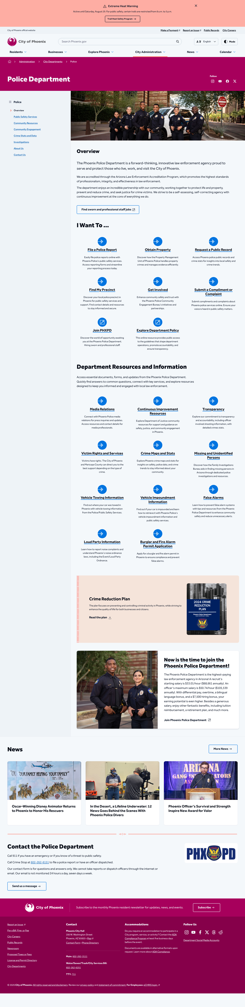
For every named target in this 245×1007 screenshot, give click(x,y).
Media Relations (102, 409)
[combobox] (120, 41)
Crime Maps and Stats (158, 453)
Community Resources (26, 123)
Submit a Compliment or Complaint (213, 292)
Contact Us (20, 155)
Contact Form (73, 943)
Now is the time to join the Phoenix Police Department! (196, 663)
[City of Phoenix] (26, 41)
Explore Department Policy (158, 330)
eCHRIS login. (151, 985)
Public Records (14, 942)
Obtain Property (158, 250)
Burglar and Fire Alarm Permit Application (157, 544)
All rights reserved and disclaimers (50, 985)
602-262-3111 (80, 956)
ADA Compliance (161, 952)
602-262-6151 (40, 862)
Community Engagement (27, 129)
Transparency (213, 409)
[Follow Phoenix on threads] (214, 932)
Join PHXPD (102, 330)
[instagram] (213, 81)
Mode (232, 42)
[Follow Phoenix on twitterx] (207, 932)
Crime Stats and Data (25, 136)
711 (74, 974)
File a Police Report (102, 250)
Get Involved (158, 290)
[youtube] (220, 81)
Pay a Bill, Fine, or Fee (18, 930)
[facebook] (227, 81)
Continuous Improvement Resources (158, 411)
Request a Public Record (213, 250)
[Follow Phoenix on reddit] (220, 932)
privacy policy (87, 985)
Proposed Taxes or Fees (19, 954)
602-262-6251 (73, 968)
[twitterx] (235, 81)
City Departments (16, 966)
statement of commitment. (112, 985)
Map (89, 938)
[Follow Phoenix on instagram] (186, 932)
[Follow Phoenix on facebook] (200, 932)
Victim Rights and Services (102, 453)
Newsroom (13, 948)
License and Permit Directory (22, 960)
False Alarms (213, 498)
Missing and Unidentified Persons (213, 456)
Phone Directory (90, 943)
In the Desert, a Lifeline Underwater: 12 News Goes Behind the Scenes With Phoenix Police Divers (121, 811)
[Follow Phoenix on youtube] (193, 932)
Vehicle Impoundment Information (158, 500)
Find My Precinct (102, 290)
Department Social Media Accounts (201, 940)
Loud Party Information (102, 542)
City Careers (13, 937)
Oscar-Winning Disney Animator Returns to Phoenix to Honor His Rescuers (44, 809)
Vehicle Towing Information (102, 498)
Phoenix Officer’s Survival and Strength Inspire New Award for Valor (199, 809)
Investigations (21, 142)
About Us (19, 149)
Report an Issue (15, 924)
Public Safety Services (25, 117)
